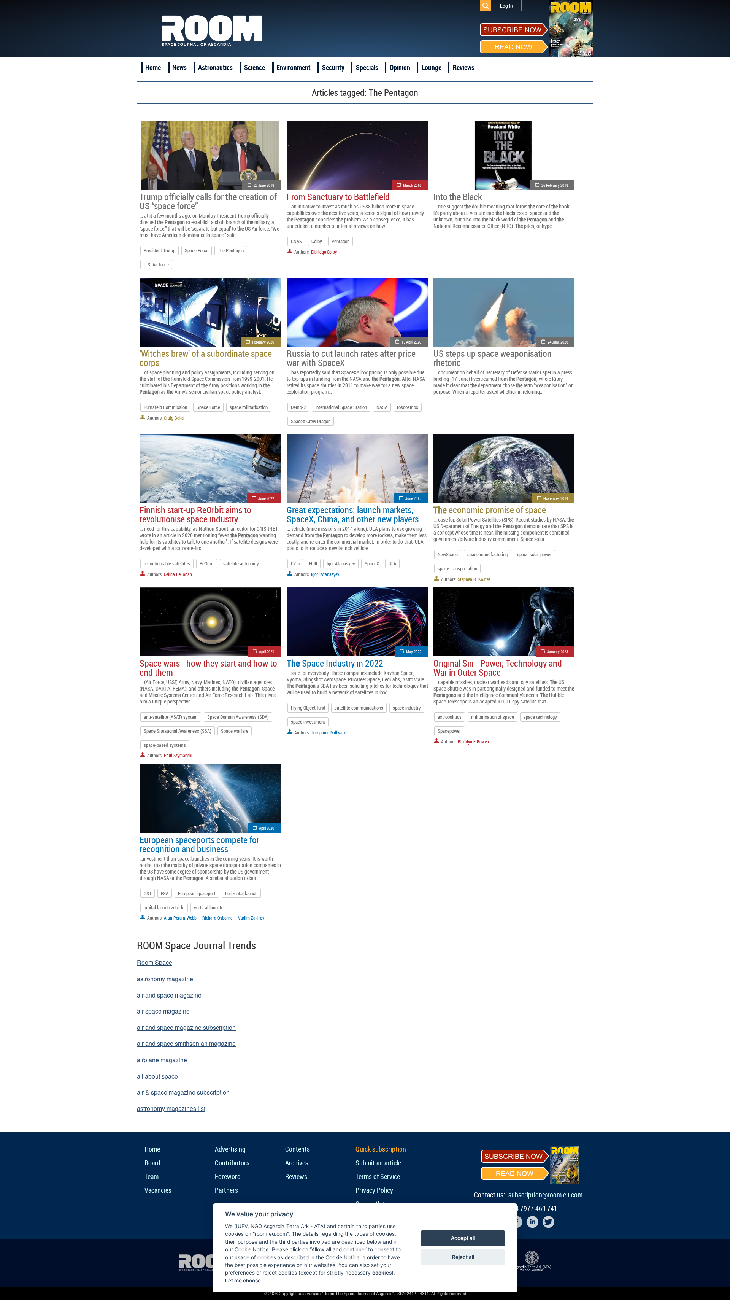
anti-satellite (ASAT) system (171, 716)
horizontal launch (241, 893)
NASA (381, 407)
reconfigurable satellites (167, 563)
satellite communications (359, 707)
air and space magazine (169, 995)
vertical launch (208, 907)
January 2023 (557, 651)
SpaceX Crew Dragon (310, 421)
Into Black (457, 196)
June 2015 (413, 498)
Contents (297, 1149)
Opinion (400, 67)
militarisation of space (492, 716)
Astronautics (215, 67)
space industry (407, 707)
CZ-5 (295, 563)
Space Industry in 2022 (335, 663)
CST (147, 893)
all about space (157, 1076)
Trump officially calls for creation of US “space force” (208, 201)
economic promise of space (489, 509)
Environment (293, 67)
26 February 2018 (554, 185)
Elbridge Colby (324, 252)
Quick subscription (380, 1149)
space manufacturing (487, 554)
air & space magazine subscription (183, 1092)
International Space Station (341, 407)
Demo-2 (298, 407)
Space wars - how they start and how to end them (208, 668)
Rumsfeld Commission (165, 407)
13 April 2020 (411, 342)
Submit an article (378, 1163)
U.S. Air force (156, 264)
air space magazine (163, 1011)
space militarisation (249, 407)
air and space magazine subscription (186, 1027)
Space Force (196, 250)
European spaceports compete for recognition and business (199, 844)
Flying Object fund (308, 707)
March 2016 (412, 185)
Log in (506, 5)
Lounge (431, 67)
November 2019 (555, 498)
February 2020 (263, 342)
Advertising (230, 1149)
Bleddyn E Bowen (473, 741)
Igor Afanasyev (341, 563)
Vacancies (157, 1190)
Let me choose (243, 1281)
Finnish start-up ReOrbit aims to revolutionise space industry (195, 514)
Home (153, 67)
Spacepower (449, 730)
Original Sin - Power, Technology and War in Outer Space (497, 668)
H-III (313, 563)
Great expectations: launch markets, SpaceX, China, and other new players (353, 514)
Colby (316, 241)
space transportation (457, 568)
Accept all (463, 1238)
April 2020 (266, 828)
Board (152, 1163)
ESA (164, 893)
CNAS (296, 241)
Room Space (154, 962)
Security (333, 67)
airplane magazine (162, 1059)
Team (151, 1176)
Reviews (463, 67)
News (179, 67)
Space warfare (234, 730)
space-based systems (165, 744)
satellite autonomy (241, 563)
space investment (308, 721)
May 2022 (413, 651)
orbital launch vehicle (164, 907)
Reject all (463, 1257)
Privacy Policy (374, 1190)
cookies (382, 1273)
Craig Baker (174, 418)
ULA (392, 563)
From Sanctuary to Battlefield (338, 196)
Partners (226, 1190)
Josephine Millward (328, 732)
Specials (367, 67)
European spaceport (197, 893)
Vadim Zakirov (251, 918)
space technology (540, 716)
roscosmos (407, 407)
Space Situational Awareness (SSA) (177, 730)
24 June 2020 (558, 342)
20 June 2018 (264, 185)
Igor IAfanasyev (325, 574)
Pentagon (340, 241)
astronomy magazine (165, 978)
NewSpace (448, 554)
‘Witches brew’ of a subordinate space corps (206, 358)
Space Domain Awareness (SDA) (238, 716)
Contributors (232, 1163)
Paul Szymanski (178, 755)
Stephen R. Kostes (474, 579)
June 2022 (266, 498)
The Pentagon (231, 250)
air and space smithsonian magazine (186, 1043)
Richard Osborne (217, 918)
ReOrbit (207, 563)
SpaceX (372, 563)
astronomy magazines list (171, 1108)
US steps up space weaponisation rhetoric (492, 358)
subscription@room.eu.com (545, 1194)
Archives (296, 1163)
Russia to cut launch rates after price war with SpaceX (351, 358)
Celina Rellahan (178, 574)
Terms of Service (377, 1176)
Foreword (228, 1176)
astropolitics (450, 716)
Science (254, 67)
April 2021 (266, 651)
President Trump (159, 250)
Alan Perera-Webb (180, 918)
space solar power (534, 554)
